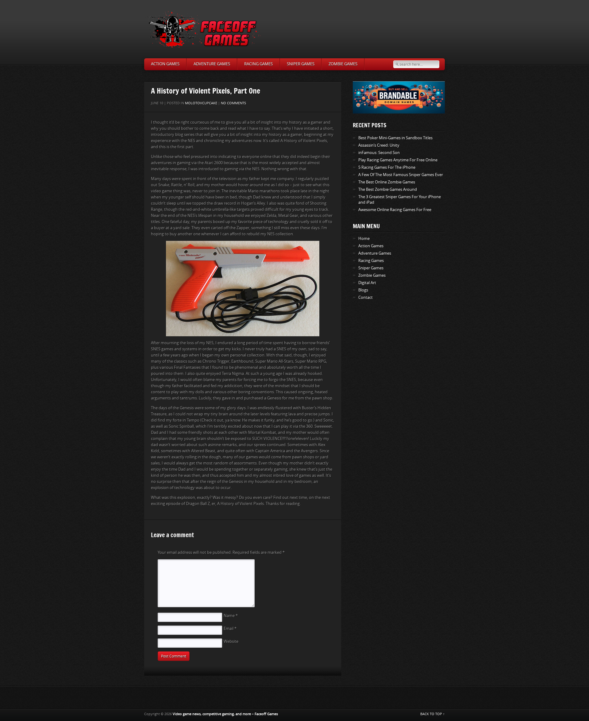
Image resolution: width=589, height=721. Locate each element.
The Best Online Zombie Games (386, 182)
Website (231, 641)
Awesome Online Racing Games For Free (394, 209)
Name (231, 615)
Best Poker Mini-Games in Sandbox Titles (395, 138)
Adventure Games (212, 64)
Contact (365, 297)
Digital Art (367, 282)
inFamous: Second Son (379, 152)
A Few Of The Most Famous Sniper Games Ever (400, 174)
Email (230, 628)
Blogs (363, 290)
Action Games (165, 64)
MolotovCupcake (201, 103)
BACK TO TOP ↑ (432, 714)
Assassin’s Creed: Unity (378, 145)
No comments (233, 103)
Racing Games (258, 64)
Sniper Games (300, 64)
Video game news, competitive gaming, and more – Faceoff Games (225, 714)
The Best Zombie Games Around (387, 189)
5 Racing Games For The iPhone (386, 167)
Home (364, 238)
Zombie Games (343, 64)
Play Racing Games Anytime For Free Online (397, 160)
